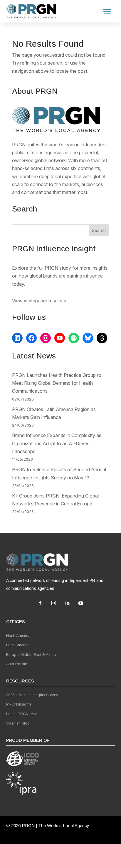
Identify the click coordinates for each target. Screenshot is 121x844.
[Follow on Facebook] (40, 603)
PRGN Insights (18, 704)
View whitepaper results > (39, 301)
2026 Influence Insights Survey (32, 695)
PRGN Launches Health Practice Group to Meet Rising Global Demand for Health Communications (56, 383)
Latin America (18, 645)
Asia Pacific (16, 664)
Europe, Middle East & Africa (31, 654)
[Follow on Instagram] (53, 603)
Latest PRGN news (22, 714)
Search (99, 230)
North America (18, 635)
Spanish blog (18, 723)
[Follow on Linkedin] (67, 603)
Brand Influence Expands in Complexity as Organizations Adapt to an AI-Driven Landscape (56, 443)
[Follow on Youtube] (80, 603)
